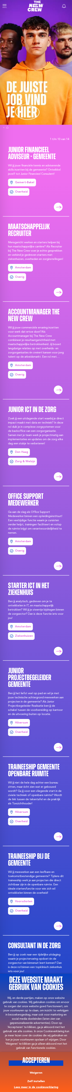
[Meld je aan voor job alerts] (64, 6)
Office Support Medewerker (26, 500)
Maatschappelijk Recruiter (29, 230)
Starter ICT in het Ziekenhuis (28, 589)
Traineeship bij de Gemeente (29, 860)
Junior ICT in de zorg (32, 410)
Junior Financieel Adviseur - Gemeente (32, 154)
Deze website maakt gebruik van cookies (36, 984)
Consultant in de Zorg (34, 946)
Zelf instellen (36, 1081)
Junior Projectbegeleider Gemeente (29, 678)
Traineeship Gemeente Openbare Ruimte (34, 771)
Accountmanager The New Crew (34, 316)
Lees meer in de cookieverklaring (36, 1087)
